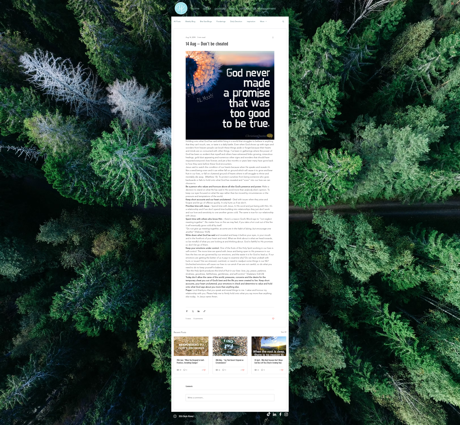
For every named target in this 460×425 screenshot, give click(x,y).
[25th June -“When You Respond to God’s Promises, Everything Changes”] (191, 346)
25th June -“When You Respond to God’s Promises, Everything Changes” (190, 361)
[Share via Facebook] (187, 311)
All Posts (177, 21)
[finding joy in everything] (230, 346)
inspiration (251, 21)
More (262, 21)
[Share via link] (204, 311)
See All (283, 332)
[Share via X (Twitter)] (193, 311)
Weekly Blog (190, 21)
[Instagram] (286, 414)
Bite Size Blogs (206, 21)
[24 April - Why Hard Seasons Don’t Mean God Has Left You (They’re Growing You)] (269, 346)
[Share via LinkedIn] (198, 311)
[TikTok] (268, 414)
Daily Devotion (236, 21)
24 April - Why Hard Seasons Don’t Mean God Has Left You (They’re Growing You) (268, 361)
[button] (452, 3)
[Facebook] (280, 414)
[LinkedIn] (274, 414)
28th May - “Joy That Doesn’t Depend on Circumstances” (229, 361)
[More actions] (272, 37)
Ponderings (220, 21)
